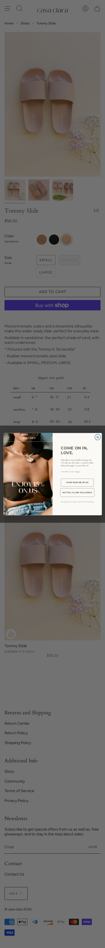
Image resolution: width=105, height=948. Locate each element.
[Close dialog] (98, 437)
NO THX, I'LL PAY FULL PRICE (77, 492)
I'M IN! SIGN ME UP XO (77, 482)
